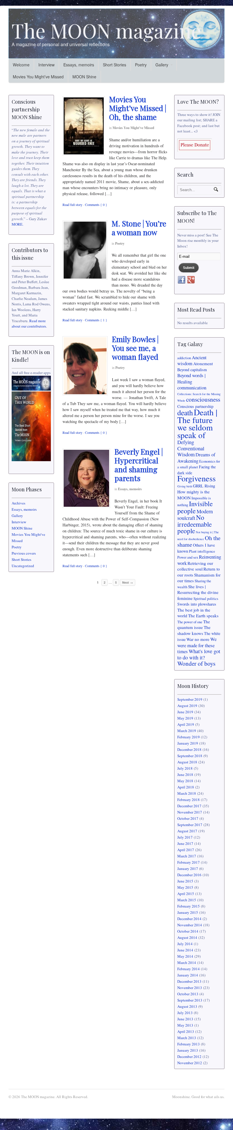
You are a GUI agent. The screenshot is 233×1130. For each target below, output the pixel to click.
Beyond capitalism (192, 369)
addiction (184, 357)
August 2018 (187, 762)
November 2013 (189, 987)
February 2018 (188, 799)
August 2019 (187, 705)
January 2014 (187, 975)
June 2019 (185, 711)
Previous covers (24, 553)
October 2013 (187, 993)
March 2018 (186, 793)
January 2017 (187, 868)
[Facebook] (181, 280)
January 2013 (187, 1050)
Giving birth (184, 486)
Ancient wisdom (192, 360)
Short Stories (114, 65)
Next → (127, 582)
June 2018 (185, 774)
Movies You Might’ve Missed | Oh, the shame (137, 108)
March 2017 (186, 856)
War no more (197, 639)
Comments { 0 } (96, 204)
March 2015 (186, 899)
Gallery (161, 65)
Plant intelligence (202, 551)
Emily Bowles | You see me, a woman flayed (135, 348)
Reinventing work (199, 559)
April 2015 (185, 893)
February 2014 (188, 968)
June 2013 (185, 1018)
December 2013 (189, 981)
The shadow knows (194, 630)
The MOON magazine (106, 30)
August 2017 (187, 830)
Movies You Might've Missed (133, 127)
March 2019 (186, 730)
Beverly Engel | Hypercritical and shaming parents (139, 465)
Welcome (21, 65)
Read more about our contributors (29, 323)
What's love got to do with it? (198, 654)
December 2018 (189, 749)
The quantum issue (193, 624)
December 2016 (189, 874)
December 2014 (189, 918)
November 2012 (189, 1062)
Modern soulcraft (195, 515)
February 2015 (188, 906)
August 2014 (187, 937)
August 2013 (187, 1006)
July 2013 (185, 1012)
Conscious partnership (195, 406)
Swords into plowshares (196, 604)
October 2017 (187, 818)
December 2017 (189, 805)
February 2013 (188, 1044)
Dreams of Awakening (196, 457)
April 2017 (185, 849)
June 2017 (185, 843)
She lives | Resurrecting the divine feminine (198, 592)
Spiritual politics (206, 598)
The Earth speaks (203, 615)
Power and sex (187, 557)
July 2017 (185, 837)
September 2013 (189, 1000)
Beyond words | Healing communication (191, 381)
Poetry (141, 65)
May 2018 (185, 780)
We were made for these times (197, 645)
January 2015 (187, 912)
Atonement (203, 363)
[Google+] (191, 280)
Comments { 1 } (96, 320)
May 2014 (185, 956)
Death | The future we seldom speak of (197, 423)
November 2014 (189, 924)
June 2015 (185, 881)
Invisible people (195, 507)
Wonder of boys (196, 663)
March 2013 (186, 1037)
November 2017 (189, 812)
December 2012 (189, 1056)
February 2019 (188, 736)
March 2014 (186, 962)
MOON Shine (84, 76)
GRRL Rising (204, 486)
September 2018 (189, 755)
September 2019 (189, 699)
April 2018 (185, 787)
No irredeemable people (194, 524)
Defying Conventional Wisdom (190, 448)
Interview (46, 65)
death (185, 412)
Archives (18, 503)
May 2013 (185, 1025)
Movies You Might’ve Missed (38, 76)
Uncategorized (23, 565)
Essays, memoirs (78, 65)
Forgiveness (196, 478)
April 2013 (185, 1031)
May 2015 (185, 887)
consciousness (203, 399)
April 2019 (185, 724)
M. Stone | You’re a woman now (139, 227)
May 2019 (185, 718)
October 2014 (187, 931)
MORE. (17, 224)
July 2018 (185, 768)
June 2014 (185, 950)
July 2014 (185, 943)
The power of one (189, 622)
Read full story (72, 204)
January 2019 (187, 743)
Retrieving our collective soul (195, 566)
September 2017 (189, 824)
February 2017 (188, 862)
